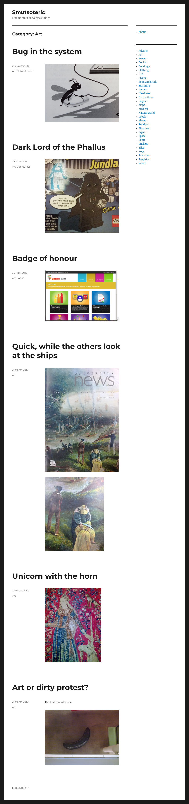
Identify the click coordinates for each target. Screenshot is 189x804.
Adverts (143, 50)
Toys (27, 166)
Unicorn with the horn (55, 576)
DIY (141, 74)
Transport (145, 155)
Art (14, 71)
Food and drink (148, 81)
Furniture (144, 85)
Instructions (146, 97)
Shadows (144, 128)
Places (142, 120)
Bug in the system (47, 51)
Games (143, 89)
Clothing (144, 70)
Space (142, 136)
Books (20, 166)
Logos (20, 277)
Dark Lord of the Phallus (58, 146)
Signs (142, 132)
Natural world (25, 71)
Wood (142, 163)
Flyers (142, 78)
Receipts (144, 124)
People (142, 116)
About (142, 32)
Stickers (143, 143)
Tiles (141, 147)
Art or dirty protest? (50, 687)
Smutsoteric (28, 12)
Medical (143, 109)
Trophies (144, 159)
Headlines (144, 93)
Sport (142, 140)
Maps (142, 105)
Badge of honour (44, 258)
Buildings (144, 66)
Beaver (143, 58)
